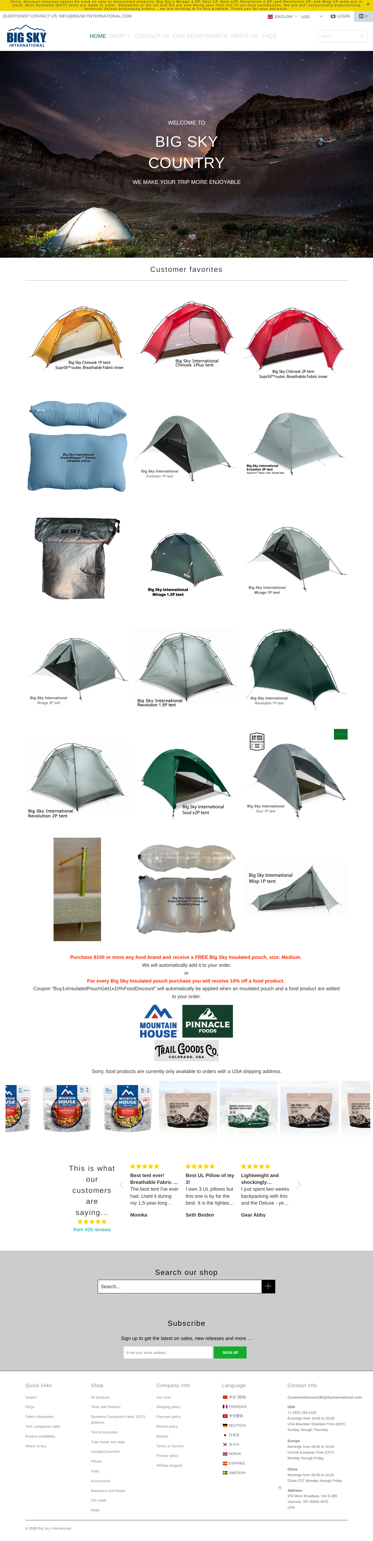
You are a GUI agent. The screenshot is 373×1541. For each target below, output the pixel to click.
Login (343, 16)
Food (95, 1471)
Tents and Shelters (106, 1407)
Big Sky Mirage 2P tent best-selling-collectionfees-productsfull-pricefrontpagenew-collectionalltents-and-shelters (77, 669)
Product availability (40, 1436)
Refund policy (167, 1426)
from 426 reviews (92, 1229)
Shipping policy (168, 1407)
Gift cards (98, 1500)
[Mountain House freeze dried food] (159, 1036)
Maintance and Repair (108, 1491)
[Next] (361, 1110)
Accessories (101, 1481)
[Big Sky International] (26, 36)
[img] (92, 1222)
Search (31, 1397)
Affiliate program (169, 1465)
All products (100, 1397)
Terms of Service (169, 1446)
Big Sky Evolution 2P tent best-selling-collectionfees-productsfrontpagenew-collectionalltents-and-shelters (296, 448)
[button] (283, 17)
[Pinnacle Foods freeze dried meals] (205, 1036)
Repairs (162, 1436)
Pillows (96, 1461)
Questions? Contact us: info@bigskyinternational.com (67, 16)
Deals (95, 1510)
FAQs (29, 1407)
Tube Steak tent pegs (108, 1442)
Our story (163, 1397)
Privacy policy (167, 1456)
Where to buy (35, 1446)
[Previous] (14, 1110)
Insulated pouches (105, 1451)
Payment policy (168, 1417)
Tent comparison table (42, 1426)
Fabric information (39, 1417)
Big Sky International (54, 1528)
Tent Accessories (104, 1432)
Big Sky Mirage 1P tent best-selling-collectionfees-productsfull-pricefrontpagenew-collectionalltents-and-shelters (296, 558)
